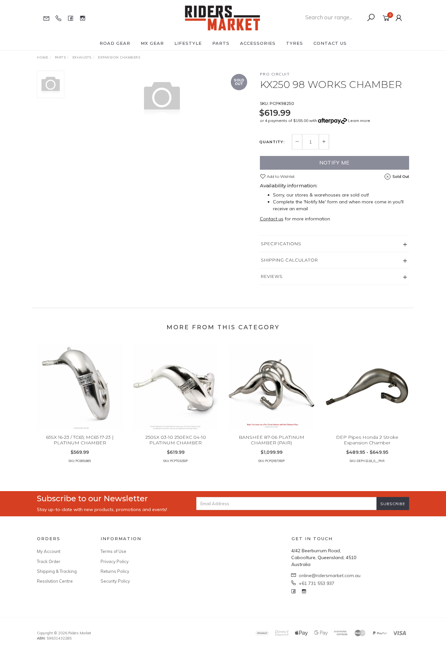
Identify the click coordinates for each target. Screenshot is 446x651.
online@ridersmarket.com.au (329, 575)
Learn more (359, 120)
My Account (48, 551)
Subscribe (392, 503)
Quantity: (272, 142)
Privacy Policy (115, 561)
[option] (162, 97)
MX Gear (152, 43)
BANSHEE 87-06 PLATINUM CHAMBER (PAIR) (271, 440)
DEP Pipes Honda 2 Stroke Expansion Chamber (367, 440)
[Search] (370, 17)
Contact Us (330, 43)
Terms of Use (113, 551)
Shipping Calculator (289, 260)
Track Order (48, 561)
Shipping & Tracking (57, 571)
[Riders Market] (222, 18)
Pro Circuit (275, 74)
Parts (221, 43)
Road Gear (115, 43)
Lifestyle (188, 43)
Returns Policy (115, 571)
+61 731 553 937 (316, 583)
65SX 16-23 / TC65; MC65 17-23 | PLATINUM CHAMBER (80, 440)
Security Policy (115, 581)
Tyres (294, 43)
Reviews (272, 276)
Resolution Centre (55, 581)
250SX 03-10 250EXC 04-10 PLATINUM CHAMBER (175, 440)
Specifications (281, 243)
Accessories (258, 43)
